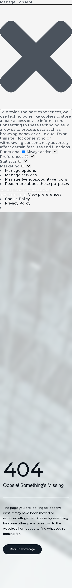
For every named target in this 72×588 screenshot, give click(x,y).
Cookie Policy (17, 199)
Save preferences (13, 195)
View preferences (37, 190)
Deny (18, 190)
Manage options (20, 170)
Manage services (21, 175)
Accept (6, 190)
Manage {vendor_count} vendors (36, 179)
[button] (36, 57)
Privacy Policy (17, 203)
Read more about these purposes (37, 184)
